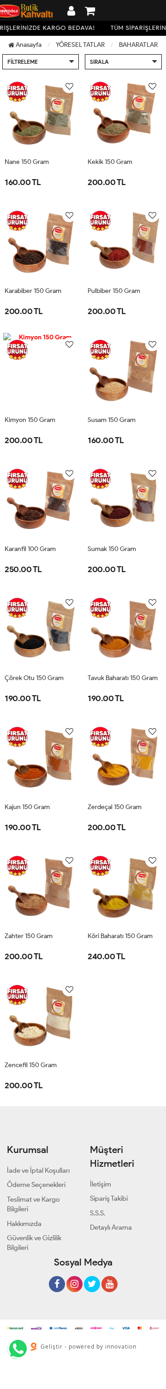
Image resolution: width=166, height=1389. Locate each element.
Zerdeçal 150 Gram (115, 807)
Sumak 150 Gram (112, 549)
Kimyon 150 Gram (30, 420)
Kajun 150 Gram (27, 807)
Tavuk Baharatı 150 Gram (123, 678)
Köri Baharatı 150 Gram (120, 936)
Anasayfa (28, 45)
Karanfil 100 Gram (30, 549)
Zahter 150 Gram (29, 936)
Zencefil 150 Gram (31, 1065)
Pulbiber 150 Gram (114, 291)
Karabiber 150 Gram (33, 291)
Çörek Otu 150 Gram (34, 678)
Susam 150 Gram (112, 420)
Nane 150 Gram (27, 162)
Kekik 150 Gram (110, 162)
